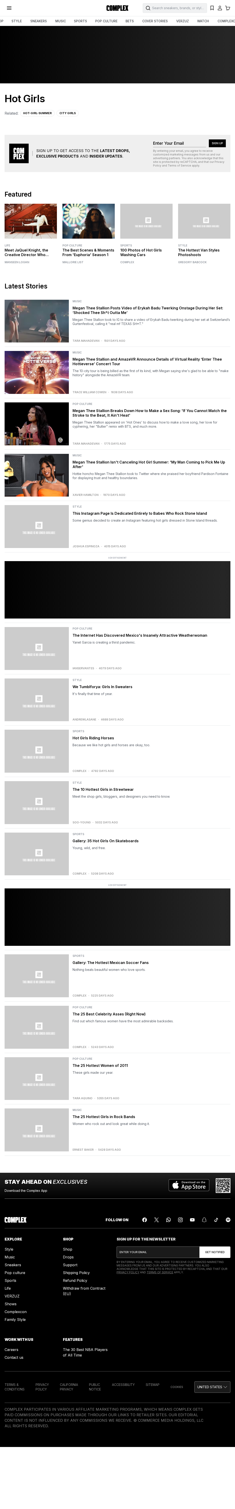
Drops (68, 1257)
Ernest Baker (83, 1149)
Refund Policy (75, 1280)
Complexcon (16, 1311)
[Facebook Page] (144, 1220)
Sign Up (217, 143)
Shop (67, 1249)
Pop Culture (72, 245)
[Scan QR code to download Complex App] (223, 1185)
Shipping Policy (76, 1272)
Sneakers (13, 1265)
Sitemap (152, 1385)
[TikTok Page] (216, 1220)
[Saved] (212, 8)
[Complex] (117, 8)
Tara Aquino (82, 1098)
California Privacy (69, 1387)
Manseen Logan (17, 262)
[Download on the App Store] (189, 1185)
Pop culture (15, 1272)
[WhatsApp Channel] (168, 1220)
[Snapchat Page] (204, 1220)
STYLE (16, 21)
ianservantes (83, 668)
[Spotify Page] (228, 1220)
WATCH (203, 21)
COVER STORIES (155, 21)
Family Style (15, 1319)
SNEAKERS (38, 21)
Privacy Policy (128, 1272)
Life (7, 245)
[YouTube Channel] (192, 1220)
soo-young (82, 822)
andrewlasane (84, 719)
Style (182, 245)
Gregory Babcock (192, 262)
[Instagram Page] (180, 1220)
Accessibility (123, 1385)
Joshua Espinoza (86, 546)
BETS (130, 21)
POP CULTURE (106, 21)
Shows (11, 1304)
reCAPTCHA (188, 162)
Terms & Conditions (15, 1387)
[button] (212, 1387)
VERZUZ (182, 21)
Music (10, 1257)
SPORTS (80, 21)
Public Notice (95, 1387)
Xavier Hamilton (85, 495)
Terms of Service (179, 165)
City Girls (67, 113)
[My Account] (220, 8)
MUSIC (60, 21)
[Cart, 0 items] (227, 8)
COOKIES (177, 1387)
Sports (126, 245)
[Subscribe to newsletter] (214, 1252)
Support (70, 1265)
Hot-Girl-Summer (37, 113)
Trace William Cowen (89, 392)
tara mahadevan (86, 340)
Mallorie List (73, 262)
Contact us (14, 1357)
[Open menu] (9, 8)
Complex (127, 262)
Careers (11, 1349)
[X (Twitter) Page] (156, 1220)
